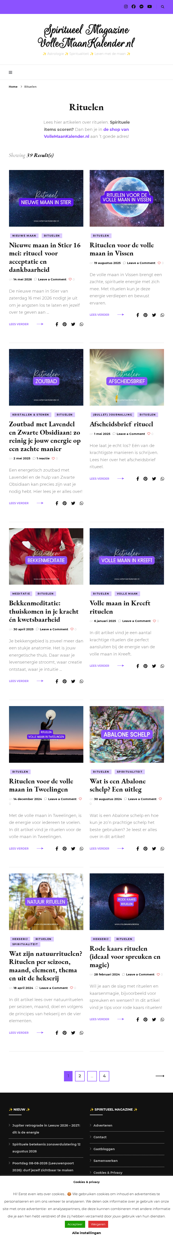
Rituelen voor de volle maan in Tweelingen (41, 785)
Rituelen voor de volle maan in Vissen (122, 248)
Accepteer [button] (75, 1224)
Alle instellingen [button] (86, 1233)
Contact (100, 1137)
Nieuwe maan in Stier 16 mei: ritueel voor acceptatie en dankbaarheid (44, 257)
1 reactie (43, 458)
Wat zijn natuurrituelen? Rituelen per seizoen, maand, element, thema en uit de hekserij (45, 965)
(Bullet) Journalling (112, 414)
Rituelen (52, 235)
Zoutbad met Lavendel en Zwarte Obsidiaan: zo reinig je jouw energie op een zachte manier (45, 436)
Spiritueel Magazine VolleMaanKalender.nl (86, 36)
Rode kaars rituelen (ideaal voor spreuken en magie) (125, 956)
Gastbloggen (104, 1149)
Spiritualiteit (130, 771)
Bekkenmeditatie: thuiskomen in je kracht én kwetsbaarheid (44, 611)
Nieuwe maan (24, 235)
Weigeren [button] (98, 1224)
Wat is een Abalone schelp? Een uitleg (118, 785)
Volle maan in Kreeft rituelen (120, 606)
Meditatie (21, 593)
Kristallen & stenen (30, 414)
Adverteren (102, 1125)
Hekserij (20, 939)
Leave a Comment (52, 279)
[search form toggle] (162, 7)
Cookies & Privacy (107, 1173)
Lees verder (19, 324)
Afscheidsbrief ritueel (121, 423)
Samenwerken (105, 1161)
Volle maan (127, 593)
